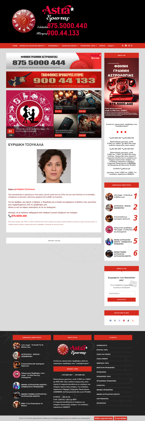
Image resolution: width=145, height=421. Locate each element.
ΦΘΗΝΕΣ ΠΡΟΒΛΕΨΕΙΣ (105, 390)
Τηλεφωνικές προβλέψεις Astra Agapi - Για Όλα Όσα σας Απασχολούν (123, 230)
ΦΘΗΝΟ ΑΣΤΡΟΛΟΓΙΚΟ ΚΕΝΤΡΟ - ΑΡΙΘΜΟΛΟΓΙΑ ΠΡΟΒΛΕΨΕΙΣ (123, 242)
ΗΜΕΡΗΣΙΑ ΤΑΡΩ (103, 363)
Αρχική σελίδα (54, 240)
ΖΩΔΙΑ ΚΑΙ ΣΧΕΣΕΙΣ (69, 46)
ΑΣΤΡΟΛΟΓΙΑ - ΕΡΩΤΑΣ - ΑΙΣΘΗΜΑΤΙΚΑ (123, 207)
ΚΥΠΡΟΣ (102, 46)
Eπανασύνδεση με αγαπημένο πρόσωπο (122, 218)
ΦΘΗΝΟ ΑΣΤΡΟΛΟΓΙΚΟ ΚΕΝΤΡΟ (32, 46)
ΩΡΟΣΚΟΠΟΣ (101, 403)
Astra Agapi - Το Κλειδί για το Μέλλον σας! (123, 196)
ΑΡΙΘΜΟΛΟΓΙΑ (102, 345)
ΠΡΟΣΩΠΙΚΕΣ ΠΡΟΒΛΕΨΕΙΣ (106, 381)
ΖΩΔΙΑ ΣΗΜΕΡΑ (102, 359)
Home (15, 46)
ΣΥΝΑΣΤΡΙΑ (101, 385)
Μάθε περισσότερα (103, 418)
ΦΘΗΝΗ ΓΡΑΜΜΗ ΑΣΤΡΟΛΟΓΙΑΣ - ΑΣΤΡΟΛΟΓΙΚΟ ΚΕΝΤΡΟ (122, 254)
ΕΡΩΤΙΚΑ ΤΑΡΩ (102, 350)
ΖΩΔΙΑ (110, 46)
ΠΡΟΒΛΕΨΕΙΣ (53, 46)
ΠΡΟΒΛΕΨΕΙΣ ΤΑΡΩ (88, 46)
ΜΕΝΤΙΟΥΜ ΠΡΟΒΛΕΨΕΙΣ (106, 367)
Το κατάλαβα (120, 418)
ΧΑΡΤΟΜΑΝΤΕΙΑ (102, 399)
